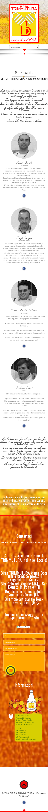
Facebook (24, 196)
